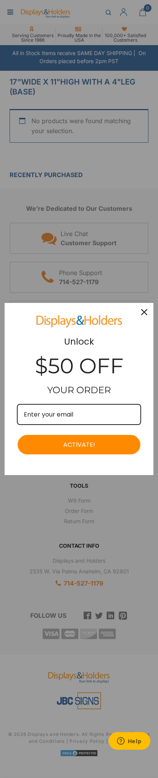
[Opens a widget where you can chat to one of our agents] (129, 741)
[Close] (144, 312)
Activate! (79, 444)
